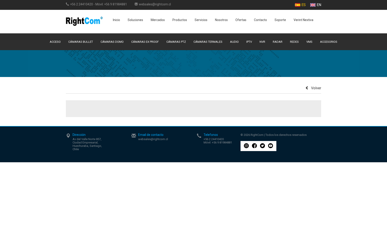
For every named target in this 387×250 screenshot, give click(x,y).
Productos (179, 20)
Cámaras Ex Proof (145, 41)
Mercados (158, 20)
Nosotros (221, 20)
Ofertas (240, 20)
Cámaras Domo (112, 41)
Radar (277, 41)
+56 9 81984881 (115, 4)
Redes (294, 41)
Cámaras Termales (208, 41)
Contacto (260, 20)
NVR (262, 41)
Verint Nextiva (303, 20)
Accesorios (328, 41)
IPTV (249, 41)
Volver (316, 88)
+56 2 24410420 (81, 4)
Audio (234, 41)
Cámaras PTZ (176, 41)
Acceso (55, 41)
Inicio (116, 20)
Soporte (280, 20)
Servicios (201, 20)
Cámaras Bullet (80, 41)
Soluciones (135, 20)
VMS (309, 41)
